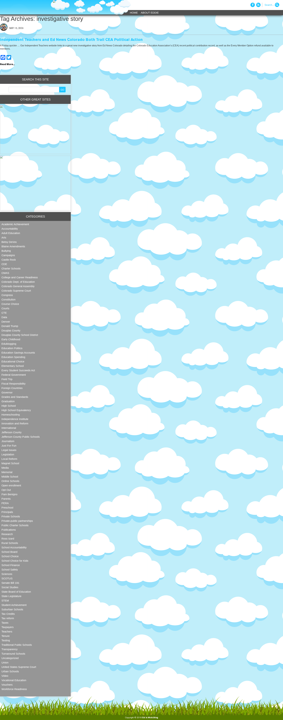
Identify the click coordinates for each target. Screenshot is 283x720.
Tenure (5, 636)
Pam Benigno (9, 494)
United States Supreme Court (18, 667)
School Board (9, 551)
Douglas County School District (19, 335)
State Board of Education (16, 591)
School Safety (9, 569)
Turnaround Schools (13, 653)
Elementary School (12, 366)
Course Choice (10, 304)
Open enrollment (11, 485)
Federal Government (13, 374)
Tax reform (7, 618)
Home (134, 12)
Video (4, 675)
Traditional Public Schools (16, 644)
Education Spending (13, 357)
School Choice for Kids (14, 560)
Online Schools (10, 481)
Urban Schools (10, 671)
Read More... (7, 64)
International (8, 427)
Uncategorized (10, 658)
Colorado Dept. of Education (18, 281)
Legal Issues (8, 450)
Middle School (9, 476)
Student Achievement (14, 605)
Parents (6, 498)
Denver (5, 321)
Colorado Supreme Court (16, 290)
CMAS (5, 273)
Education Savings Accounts (18, 352)
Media (5, 467)
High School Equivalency (16, 410)
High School (8, 405)
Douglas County (10, 330)
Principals (7, 512)
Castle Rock (8, 259)
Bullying (6, 250)
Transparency (9, 649)
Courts (5, 308)
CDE (4, 264)
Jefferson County (11, 432)
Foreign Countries (12, 388)
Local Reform (9, 458)
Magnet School (10, 463)
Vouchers (7, 684)
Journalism (7, 441)
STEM (5, 600)
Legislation (7, 454)
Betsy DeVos (9, 242)
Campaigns (8, 255)
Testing (5, 640)
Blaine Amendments (13, 246)
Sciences (6, 574)
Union (4, 662)
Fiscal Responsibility (13, 383)
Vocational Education (13, 680)
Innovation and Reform (14, 423)
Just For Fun (8, 445)
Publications (8, 529)
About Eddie (150, 12)
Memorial (6, 472)
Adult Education (10, 233)
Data (4, 317)
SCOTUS (7, 578)
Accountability (9, 228)
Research (7, 534)
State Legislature (11, 596)
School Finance (10, 565)
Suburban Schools (12, 609)
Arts (3, 237)
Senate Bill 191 (10, 582)
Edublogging (8, 343)
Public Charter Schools (14, 525)
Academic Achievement (15, 224)
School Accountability (14, 547)
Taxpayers (7, 627)
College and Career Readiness (19, 277)
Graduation (8, 401)
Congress (7, 295)
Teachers (6, 631)
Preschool (7, 507)
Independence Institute (14, 419)
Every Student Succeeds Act (18, 370)
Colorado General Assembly (17, 286)
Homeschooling (10, 414)
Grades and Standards (14, 396)
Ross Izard (7, 538)
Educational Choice (12, 361)
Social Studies (9, 587)
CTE (4, 312)
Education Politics (11, 348)
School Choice (10, 556)
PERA (5, 503)
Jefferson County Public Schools (20, 436)
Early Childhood (10, 339)
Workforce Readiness (14, 689)
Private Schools (10, 516)
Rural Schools (9, 543)
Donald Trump (9, 326)
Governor (7, 392)
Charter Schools (10, 268)
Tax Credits (8, 613)
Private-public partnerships (17, 520)
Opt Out (6, 489)
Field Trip (6, 379)
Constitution (8, 299)
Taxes (4, 622)
